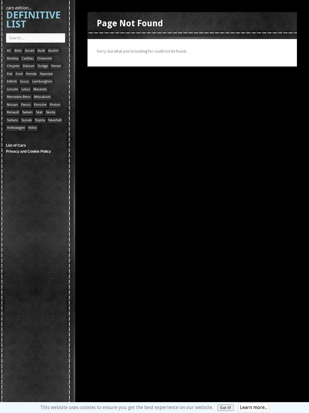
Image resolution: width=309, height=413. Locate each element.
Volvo (32, 128)
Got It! (225, 407)
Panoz (26, 105)
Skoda (50, 112)
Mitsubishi (42, 97)
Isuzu (24, 81)
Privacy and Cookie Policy (28, 151)
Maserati (40, 89)
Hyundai (46, 74)
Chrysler (13, 66)
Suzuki (26, 120)
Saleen (27, 112)
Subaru (12, 120)
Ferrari (56, 66)
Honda (31, 74)
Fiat (9, 74)
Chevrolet (44, 58)
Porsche (40, 105)
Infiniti (12, 81)
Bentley (12, 58)
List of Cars (16, 145)
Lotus (25, 89)
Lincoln (12, 89)
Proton (55, 105)
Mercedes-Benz (19, 97)
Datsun (28, 66)
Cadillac (28, 58)
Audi (41, 51)
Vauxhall (55, 120)
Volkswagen (16, 128)
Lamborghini (42, 81)
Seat (39, 112)
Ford (19, 74)
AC (9, 51)
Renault (13, 112)
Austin (53, 51)
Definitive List (33, 17)
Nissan (12, 105)
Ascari (29, 51)
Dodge (43, 66)
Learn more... (253, 407)
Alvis (18, 51)
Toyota (40, 120)
